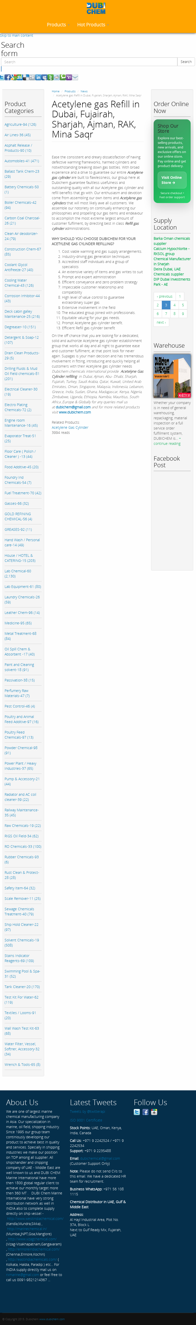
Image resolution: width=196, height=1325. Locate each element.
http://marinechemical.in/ (27, 1228)
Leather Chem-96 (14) (22, 612)
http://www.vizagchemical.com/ (32, 1238)
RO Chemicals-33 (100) (23, 846)
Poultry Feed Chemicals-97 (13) (19, 735)
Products (57, 24)
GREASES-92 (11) (18, 529)
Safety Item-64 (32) (20, 888)
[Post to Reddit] (57, 76)
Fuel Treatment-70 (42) (23, 492)
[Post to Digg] (32, 76)
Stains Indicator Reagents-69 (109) (19, 958)
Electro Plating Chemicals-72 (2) (18, 407)
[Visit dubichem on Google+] (154, 1111)
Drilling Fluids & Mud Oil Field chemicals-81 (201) (22, 373)
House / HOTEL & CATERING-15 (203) (20, 558)
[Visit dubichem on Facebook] (145, 1111)
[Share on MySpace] (44, 76)
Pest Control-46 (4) (20, 706)
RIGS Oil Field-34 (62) (22, 836)
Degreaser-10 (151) (20, 326)
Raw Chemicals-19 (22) (23, 825)
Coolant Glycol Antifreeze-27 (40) (19, 267)
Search (186, 61)
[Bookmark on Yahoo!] (69, 76)
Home (55, 91)
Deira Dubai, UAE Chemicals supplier (169, 271)
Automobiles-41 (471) (22, 160)
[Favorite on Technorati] (63, 76)
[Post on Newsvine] (50, 76)
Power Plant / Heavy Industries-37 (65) (20, 766)
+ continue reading (167, 441)
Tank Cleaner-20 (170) (22, 986)
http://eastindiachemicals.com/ (32, 1259)
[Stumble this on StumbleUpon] (20, 76)
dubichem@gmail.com (73, 407)
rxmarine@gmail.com (22, 1274)
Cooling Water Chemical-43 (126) (19, 283)
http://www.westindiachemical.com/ (35, 1218)
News (84, 91)
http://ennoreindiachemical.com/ (34, 1249)
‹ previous (165, 296)
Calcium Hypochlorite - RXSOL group (172, 251)
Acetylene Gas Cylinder (70, 427)
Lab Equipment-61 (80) (23, 586)
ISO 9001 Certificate (86, 1120)
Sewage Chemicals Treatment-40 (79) (19, 911)
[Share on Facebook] (8, 76)
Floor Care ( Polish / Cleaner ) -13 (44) (20, 454)
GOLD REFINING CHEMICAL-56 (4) (18, 516)
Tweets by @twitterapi (87, 1111)
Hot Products (91, 24)
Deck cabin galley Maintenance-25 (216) (22, 314)
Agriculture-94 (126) (20, 124)
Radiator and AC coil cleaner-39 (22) (20, 797)
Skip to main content (16, 35)
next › (161, 322)
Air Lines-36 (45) (18, 134)
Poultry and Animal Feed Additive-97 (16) (22, 719)
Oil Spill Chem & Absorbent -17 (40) (20, 652)
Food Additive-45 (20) (22, 466)
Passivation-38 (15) (20, 680)
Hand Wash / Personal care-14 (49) (22, 542)
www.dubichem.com (75, 412)
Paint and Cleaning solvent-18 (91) (19, 667)
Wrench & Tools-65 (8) (22, 1064)
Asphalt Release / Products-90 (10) (18, 148)
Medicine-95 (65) (18, 623)
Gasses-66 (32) (17, 503)
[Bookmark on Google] (14, 76)
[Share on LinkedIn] (38, 76)
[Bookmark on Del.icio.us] (26, 76)
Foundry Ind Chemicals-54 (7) (18, 480)
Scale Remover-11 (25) (23, 898)
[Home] (98, 8)
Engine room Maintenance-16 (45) (21, 423)
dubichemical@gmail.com (100, 1158)
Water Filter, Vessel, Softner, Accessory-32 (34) (22, 1048)
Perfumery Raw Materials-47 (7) (17, 693)
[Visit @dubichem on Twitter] (137, 1111)
